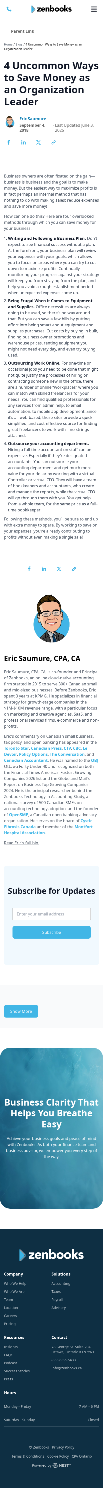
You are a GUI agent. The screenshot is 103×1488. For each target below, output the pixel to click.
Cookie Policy (58, 1456)
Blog (19, 44)
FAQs (8, 1354)
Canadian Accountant (26, 760)
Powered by (42, 1465)
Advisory (59, 1307)
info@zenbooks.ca (67, 1368)
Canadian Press (46, 748)
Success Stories (17, 1371)
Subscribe (51, 932)
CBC (77, 748)
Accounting (61, 1283)
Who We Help (15, 1283)
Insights (11, 1346)
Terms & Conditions (28, 1456)
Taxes (56, 1291)
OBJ (94, 760)
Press (8, 1379)
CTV (67, 748)
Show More (21, 1011)
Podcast (10, 1363)
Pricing (10, 1323)
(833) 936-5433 (64, 1360)
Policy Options (33, 754)
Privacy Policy (63, 1447)
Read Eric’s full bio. (21, 843)
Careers (10, 1315)
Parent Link (22, 31)
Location (11, 1307)
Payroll (57, 1299)
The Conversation (67, 754)
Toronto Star (16, 748)
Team (8, 1299)
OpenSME (18, 814)
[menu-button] (94, 9)
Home (8, 44)
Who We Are (14, 1291)
